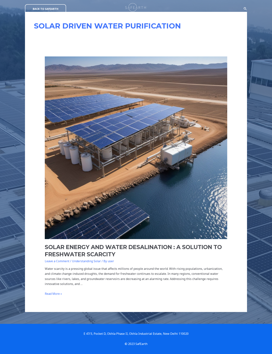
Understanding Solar (86, 261)
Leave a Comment (57, 261)
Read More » (53, 294)
